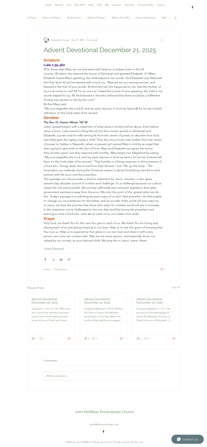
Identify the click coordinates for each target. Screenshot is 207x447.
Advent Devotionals (145, 17)
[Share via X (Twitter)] (53, 259)
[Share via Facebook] (45, 259)
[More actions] (161, 40)
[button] (175, 17)
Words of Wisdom (52, 17)
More (164, 17)
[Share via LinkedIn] (61, 259)
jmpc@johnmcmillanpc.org (104, 424)
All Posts (31, 17)
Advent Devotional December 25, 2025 (45, 300)
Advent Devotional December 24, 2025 (97, 300)
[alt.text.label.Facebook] (192, 7)
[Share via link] (69, 259)
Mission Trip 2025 (120, 17)
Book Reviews (74, 17)
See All (176, 287)
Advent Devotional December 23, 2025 (149, 300)
